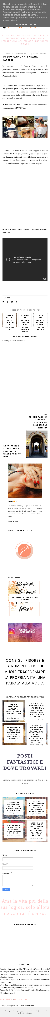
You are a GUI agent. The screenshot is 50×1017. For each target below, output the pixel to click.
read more (13, 521)
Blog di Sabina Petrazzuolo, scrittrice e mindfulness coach (27, 1011)
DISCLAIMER (6, 999)
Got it (33, 24)
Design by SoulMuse (25, 1013)
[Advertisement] (25, 194)
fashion (6, 298)
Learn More (21, 24)
